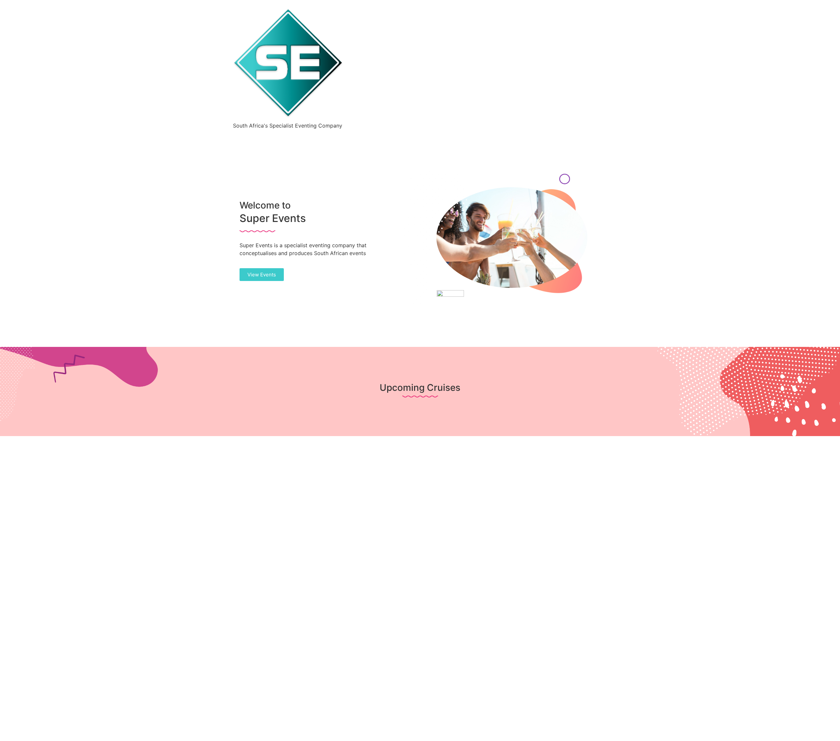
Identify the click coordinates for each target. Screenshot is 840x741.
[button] (262, 274)
